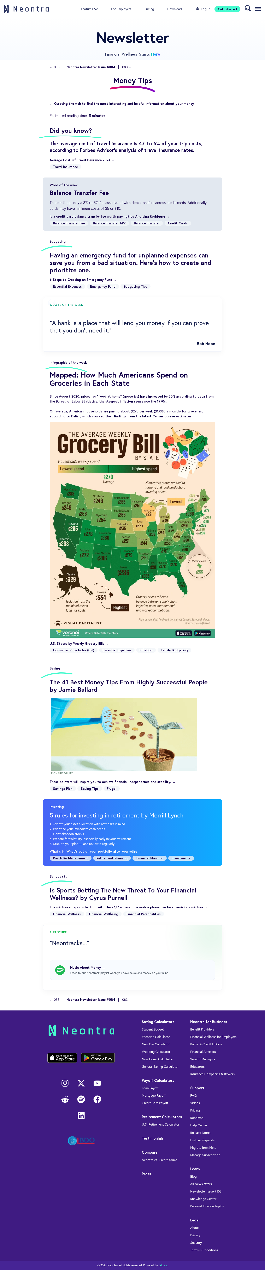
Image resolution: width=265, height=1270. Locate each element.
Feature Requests (202, 1140)
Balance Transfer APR (109, 223)
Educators (197, 1067)
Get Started (227, 9)
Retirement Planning (112, 858)
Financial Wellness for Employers (213, 1037)
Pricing (149, 9)
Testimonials (153, 1138)
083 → (127, 67)
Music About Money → (87, 967)
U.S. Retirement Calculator (160, 1124)
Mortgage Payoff (153, 1095)
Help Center (198, 1125)
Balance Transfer (147, 223)
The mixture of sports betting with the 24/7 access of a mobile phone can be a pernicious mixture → (128, 907)
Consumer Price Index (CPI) (73, 650)
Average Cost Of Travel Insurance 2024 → (82, 160)
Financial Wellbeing (103, 914)
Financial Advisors (203, 1052)
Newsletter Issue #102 (206, 1191)
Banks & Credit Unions (206, 1044)
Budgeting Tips (135, 286)
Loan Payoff (150, 1088)
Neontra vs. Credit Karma (159, 1160)
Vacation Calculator (156, 1037)
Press (146, 1173)
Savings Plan (62, 788)
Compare (150, 1152)
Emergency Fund (103, 286)
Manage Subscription (205, 1155)
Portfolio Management (70, 858)
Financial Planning (149, 858)
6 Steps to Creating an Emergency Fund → (83, 279)
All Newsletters (201, 1184)
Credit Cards (178, 223)
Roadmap (197, 1118)
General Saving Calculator (160, 1067)
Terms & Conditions (204, 1250)
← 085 (54, 67)
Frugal (111, 788)
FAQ (193, 1095)
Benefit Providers (202, 1029)
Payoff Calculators (158, 1080)
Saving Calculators (158, 1021)
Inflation (146, 650)
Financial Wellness (67, 914)
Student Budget (153, 1029)
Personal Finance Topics (207, 1206)
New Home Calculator (157, 1059)
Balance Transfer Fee (69, 223)
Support (197, 1087)
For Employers (121, 9)
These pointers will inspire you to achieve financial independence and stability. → (112, 781)
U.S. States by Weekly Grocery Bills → (79, 643)
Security (196, 1243)
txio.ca (163, 1265)
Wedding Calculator (156, 1052)
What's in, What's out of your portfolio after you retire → (95, 851)
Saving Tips (90, 788)
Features (87, 9)
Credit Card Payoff (155, 1103)
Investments (181, 858)
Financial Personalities (143, 914)
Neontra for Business (208, 1021)
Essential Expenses (67, 286)
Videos (195, 1103)
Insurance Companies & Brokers (212, 1074)
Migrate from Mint (203, 1148)
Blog (193, 1176)
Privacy (195, 1235)
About (194, 1228)
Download (174, 9)
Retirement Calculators (162, 1116)
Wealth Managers (202, 1059)
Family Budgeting (174, 650)
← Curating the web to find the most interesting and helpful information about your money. (122, 103)
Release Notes (200, 1133)
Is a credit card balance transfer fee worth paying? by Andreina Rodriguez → (110, 216)
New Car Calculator (156, 1044)
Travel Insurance (65, 166)
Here (155, 54)
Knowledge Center (203, 1199)
